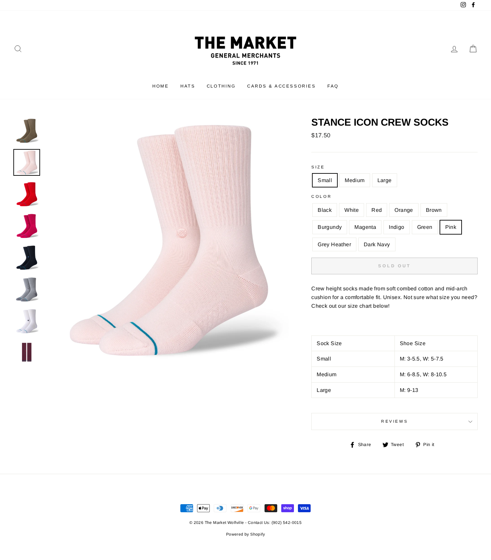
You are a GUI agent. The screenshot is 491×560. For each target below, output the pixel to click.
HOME (160, 86)
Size (318, 167)
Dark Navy (377, 244)
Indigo (396, 227)
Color (321, 196)
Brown (434, 210)
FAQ (333, 86)
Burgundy (330, 227)
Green (425, 227)
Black (325, 210)
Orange (403, 210)
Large (384, 180)
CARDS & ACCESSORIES (281, 86)
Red (376, 210)
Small (325, 180)
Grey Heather (334, 244)
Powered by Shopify (245, 534)
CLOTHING (221, 86)
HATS (187, 86)
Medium (354, 180)
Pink (451, 227)
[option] (167, 239)
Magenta (365, 227)
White (351, 210)
